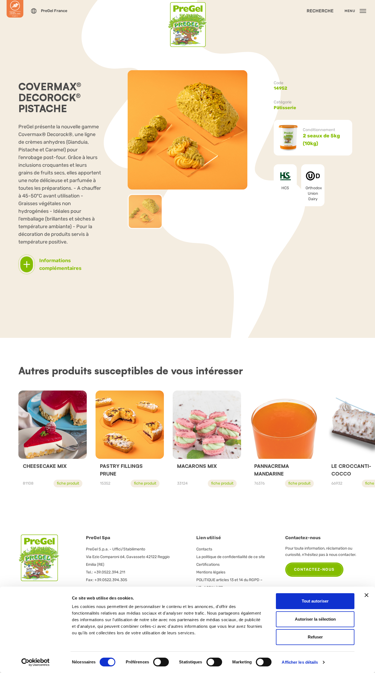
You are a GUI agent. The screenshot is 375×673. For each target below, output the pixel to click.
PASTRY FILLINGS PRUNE (121, 470)
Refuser (315, 637)
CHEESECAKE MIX (45, 466)
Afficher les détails (300, 662)
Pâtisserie (285, 107)
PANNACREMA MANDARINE (271, 470)
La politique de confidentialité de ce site (230, 557)
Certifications (208, 564)
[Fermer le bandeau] (366, 595)
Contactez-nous (314, 569)
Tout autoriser (315, 601)
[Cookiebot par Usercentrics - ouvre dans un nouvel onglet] (36, 662)
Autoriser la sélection (315, 619)
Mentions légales (210, 572)
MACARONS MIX (197, 466)
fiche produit (68, 483)
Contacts (204, 549)
